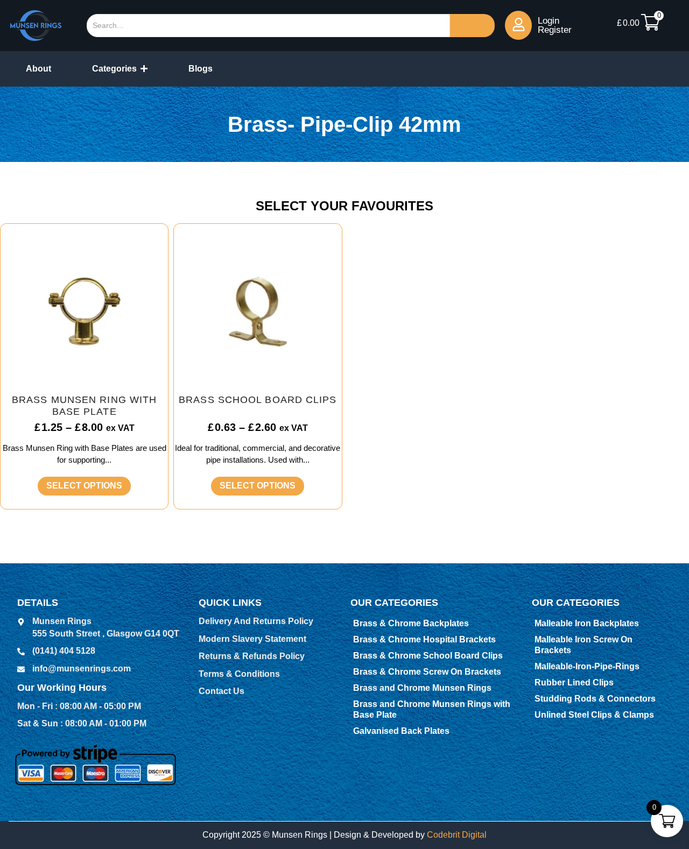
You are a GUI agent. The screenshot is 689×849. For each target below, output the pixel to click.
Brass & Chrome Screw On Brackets (427, 671)
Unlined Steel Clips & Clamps (594, 714)
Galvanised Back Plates (401, 730)
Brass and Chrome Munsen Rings (422, 687)
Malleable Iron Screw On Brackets (583, 645)
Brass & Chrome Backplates (411, 623)
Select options (84, 485)
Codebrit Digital (457, 834)
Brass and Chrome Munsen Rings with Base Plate (431, 709)
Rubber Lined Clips (574, 682)
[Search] (472, 25)
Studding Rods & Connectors (595, 698)
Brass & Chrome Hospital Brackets (424, 639)
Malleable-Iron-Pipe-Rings (587, 666)
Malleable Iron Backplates (587, 623)
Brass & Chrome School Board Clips (428, 655)
